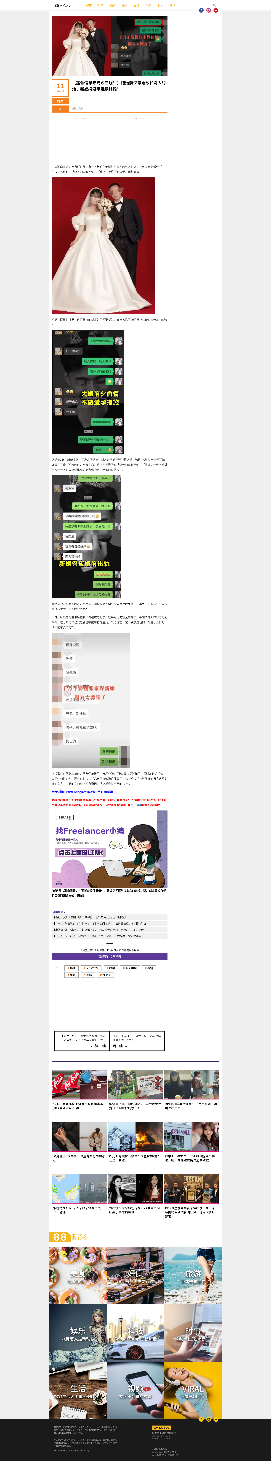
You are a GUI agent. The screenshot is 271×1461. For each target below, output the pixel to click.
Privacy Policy (60, 1450)
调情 (89, 975)
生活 (137, 5)
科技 (160, 5)
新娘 (73, 975)
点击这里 (136, 805)
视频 (172, 5)
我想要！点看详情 (109, 956)
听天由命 (131, 968)
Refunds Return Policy (79, 1450)
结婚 (150, 968)
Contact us (161, 1427)
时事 (101, 5)
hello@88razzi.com (161, 1438)
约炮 (112, 968)
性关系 (107, 975)
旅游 (125, 5)
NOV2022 (92, 968)
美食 (113, 5)
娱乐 (148, 5)
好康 (89, 5)
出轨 (73, 968)
